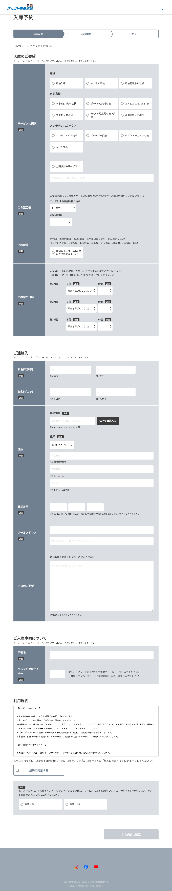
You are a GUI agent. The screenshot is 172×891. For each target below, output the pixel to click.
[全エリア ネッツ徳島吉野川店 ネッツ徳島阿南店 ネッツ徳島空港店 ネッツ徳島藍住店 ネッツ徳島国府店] (63, 208)
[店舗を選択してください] (81, 291)
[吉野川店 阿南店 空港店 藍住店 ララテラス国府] (61, 222)
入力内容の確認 (131, 834)
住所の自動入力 (108, 420)
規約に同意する (38, 770)
